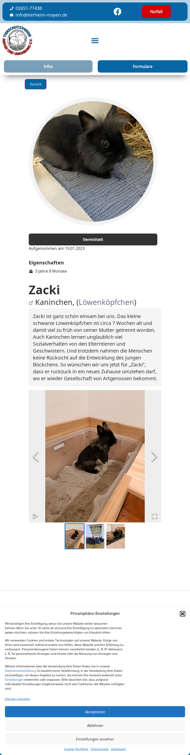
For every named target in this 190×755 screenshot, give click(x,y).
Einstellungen (14, 679)
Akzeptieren (95, 711)
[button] (182, 613)
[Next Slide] (154, 456)
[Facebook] (117, 12)
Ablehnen (95, 725)
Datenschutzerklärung (20, 671)
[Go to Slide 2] (95, 536)
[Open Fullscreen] (154, 515)
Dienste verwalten (17, 699)
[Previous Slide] (36, 456)
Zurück (35, 84)
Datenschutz (100, 749)
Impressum (118, 749)
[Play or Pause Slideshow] (35, 515)
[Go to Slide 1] (75, 536)
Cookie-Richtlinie (76, 749)
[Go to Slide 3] (116, 536)
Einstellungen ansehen (95, 738)
